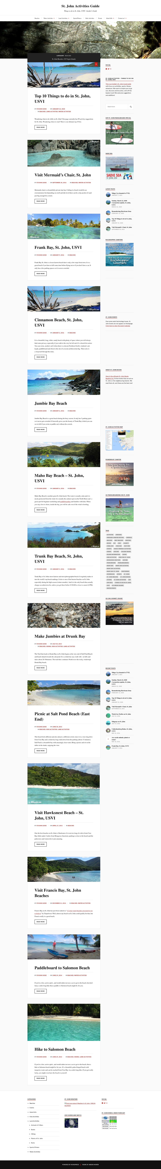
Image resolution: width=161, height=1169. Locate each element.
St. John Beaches (112, 576)
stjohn (109, 579)
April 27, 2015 (58, 825)
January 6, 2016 (58, 332)
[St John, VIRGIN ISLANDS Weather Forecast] (80, 1105)
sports (119, 574)
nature (125, 560)
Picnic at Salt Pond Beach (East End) (62, 716)
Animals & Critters (37, 1125)
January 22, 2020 (59, 109)
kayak (125, 554)
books (109, 543)
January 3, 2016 (58, 569)
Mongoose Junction (113, 560)
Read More (41, 127)
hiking (109, 551)
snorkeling (111, 574)
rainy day (110, 565)
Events (100, 18)
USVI (108, 585)
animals (129, 537)
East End (127, 546)
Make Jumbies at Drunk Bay (60, 636)
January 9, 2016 (58, 255)
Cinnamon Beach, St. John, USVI (59, 322)
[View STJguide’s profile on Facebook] (106, 69)
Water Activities (48, 18)
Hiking (48, 646)
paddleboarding (65, 501)
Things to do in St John (123, 582)
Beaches (37, 18)
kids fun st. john (124, 557)
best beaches (119, 540)
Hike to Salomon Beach (55, 1049)
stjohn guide (42, 109)
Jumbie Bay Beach (51, 403)
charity (126, 543)
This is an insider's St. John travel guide (118, 84)
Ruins (33, 1143)
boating (128, 540)
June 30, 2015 (57, 726)
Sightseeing (125, 571)
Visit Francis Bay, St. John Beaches (58, 892)
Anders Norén (94, 1164)
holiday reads (126, 551)
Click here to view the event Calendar (118, 326)
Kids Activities (90, 18)
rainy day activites (122, 565)
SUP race (110, 582)
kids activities (111, 557)
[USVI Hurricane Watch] (71, 1127)
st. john (126, 574)
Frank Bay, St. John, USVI (58, 247)
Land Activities (63, 18)
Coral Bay (110, 546)
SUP (129, 579)
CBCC (119, 543)
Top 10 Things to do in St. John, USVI (62, 98)
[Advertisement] (121, 295)
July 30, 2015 (57, 644)
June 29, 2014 (57, 975)
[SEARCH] (131, 107)
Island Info (109, 18)
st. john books (125, 576)
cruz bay (119, 546)
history (116, 551)
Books (33, 1129)
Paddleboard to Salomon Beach (62, 968)
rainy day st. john (113, 571)
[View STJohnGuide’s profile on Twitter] (108, 69)
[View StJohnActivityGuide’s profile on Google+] (111, 69)
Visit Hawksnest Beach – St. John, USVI (59, 815)
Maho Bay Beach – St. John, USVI (59, 478)
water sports (111, 588)
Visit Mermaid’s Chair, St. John (63, 175)
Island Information (113, 554)
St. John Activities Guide (80, 5)
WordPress (75, 1164)
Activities (110, 534)
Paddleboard (111, 562)
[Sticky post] (96, 64)
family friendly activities (122, 548)
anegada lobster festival (115, 537)
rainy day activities (113, 568)
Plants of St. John (37, 1138)
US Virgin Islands (117, 585)
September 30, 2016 (59, 182)
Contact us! (121, 18)
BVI (115, 543)
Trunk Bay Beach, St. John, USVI (59, 558)
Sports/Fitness (77, 18)
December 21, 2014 (59, 903)
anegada (119, 534)
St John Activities (120, 579)
